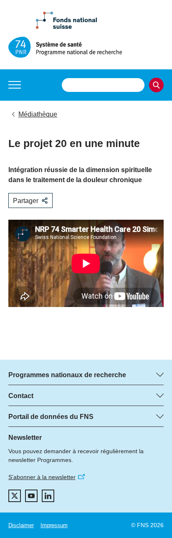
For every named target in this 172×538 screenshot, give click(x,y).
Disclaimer (21, 525)
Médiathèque (37, 114)
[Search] (156, 85)
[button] (14, 84)
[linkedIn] (48, 496)
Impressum (54, 525)
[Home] (86, 47)
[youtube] (31, 496)
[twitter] (14, 496)
